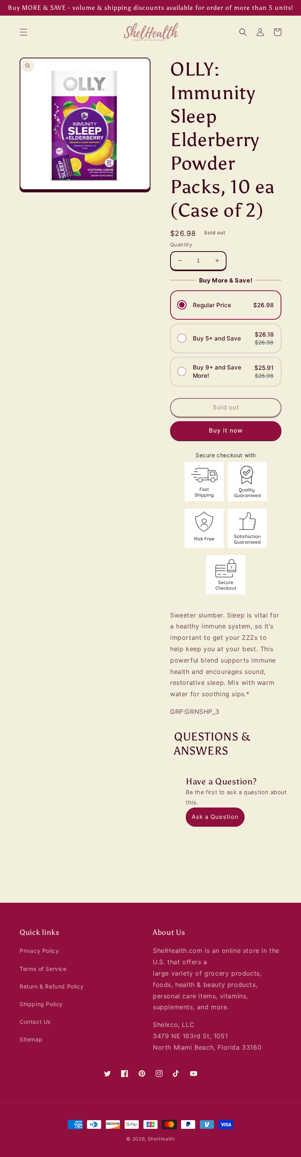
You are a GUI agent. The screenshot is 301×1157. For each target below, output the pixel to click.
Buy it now (226, 430)
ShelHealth (161, 1139)
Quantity (181, 244)
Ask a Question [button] (215, 816)
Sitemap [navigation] (31, 1039)
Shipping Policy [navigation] (41, 1004)
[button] (23, 32)
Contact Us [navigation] (35, 1021)
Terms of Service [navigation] (43, 968)
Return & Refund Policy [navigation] (51, 986)
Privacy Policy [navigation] (39, 950)
